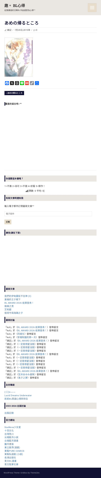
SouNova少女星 (12, 427)
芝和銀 (7, 309)
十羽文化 (9, 430)
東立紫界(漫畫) (12, 447)
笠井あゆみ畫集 (26, 374)
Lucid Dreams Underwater (18, 395)
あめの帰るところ (15, 93)
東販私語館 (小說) (13, 454)
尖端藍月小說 (11, 437)
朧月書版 (9, 444)
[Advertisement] (24, 263)
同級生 (20, 334)
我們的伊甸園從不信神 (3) (17, 296)
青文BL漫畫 (10, 461)
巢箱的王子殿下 (12, 299)
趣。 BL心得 (14, 5)
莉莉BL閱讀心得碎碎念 (16, 399)
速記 (9, 30)
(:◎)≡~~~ (9, 392)
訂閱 (8, 222)
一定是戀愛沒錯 (26, 344)
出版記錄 (9, 413)
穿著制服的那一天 (26, 337)
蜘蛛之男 (9, 306)
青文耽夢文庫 (11, 464)
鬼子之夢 (22, 377)
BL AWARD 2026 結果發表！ (19, 303)
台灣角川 (9, 434)
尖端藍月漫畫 (11, 440)
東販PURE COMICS (14, 451)
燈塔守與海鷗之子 (13, 313)
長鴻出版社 (10, 457)
